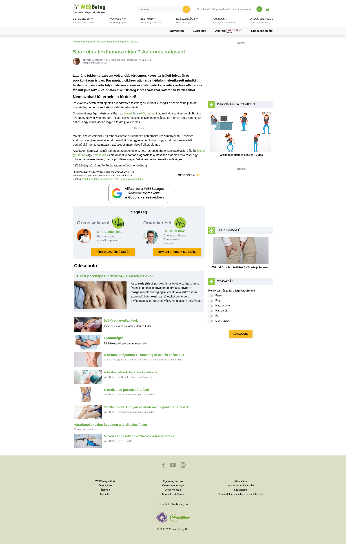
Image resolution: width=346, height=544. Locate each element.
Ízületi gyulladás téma (132, 179)
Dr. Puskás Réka (109, 232)
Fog (217, 300)
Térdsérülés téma (110, 179)
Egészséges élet (262, 30)
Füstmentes (176, 30)
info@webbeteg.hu (177, 504)
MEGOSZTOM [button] (186, 175)
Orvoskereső (203, 9)
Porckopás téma (90, 179)
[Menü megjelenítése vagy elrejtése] (267, 9)
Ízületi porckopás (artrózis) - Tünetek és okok (115, 276)
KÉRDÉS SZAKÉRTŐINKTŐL (113, 251)
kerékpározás (147, 113)
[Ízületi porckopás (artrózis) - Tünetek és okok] (100, 296)
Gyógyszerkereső (221, 9)
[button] (84, 21)
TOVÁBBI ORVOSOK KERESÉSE (177, 251)
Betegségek (89, 41)
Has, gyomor (223, 305)
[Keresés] (186, 9)
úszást (128, 113)
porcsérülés (100, 155)
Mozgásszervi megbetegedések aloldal (117, 41)
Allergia (220, 30)
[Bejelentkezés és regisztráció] (259, 9)
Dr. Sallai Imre (174, 231)
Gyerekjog (199, 30)
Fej (217, 315)
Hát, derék (221, 310)
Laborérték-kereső (241, 9)
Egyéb (219, 295)
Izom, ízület (222, 320)
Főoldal (76, 41)
